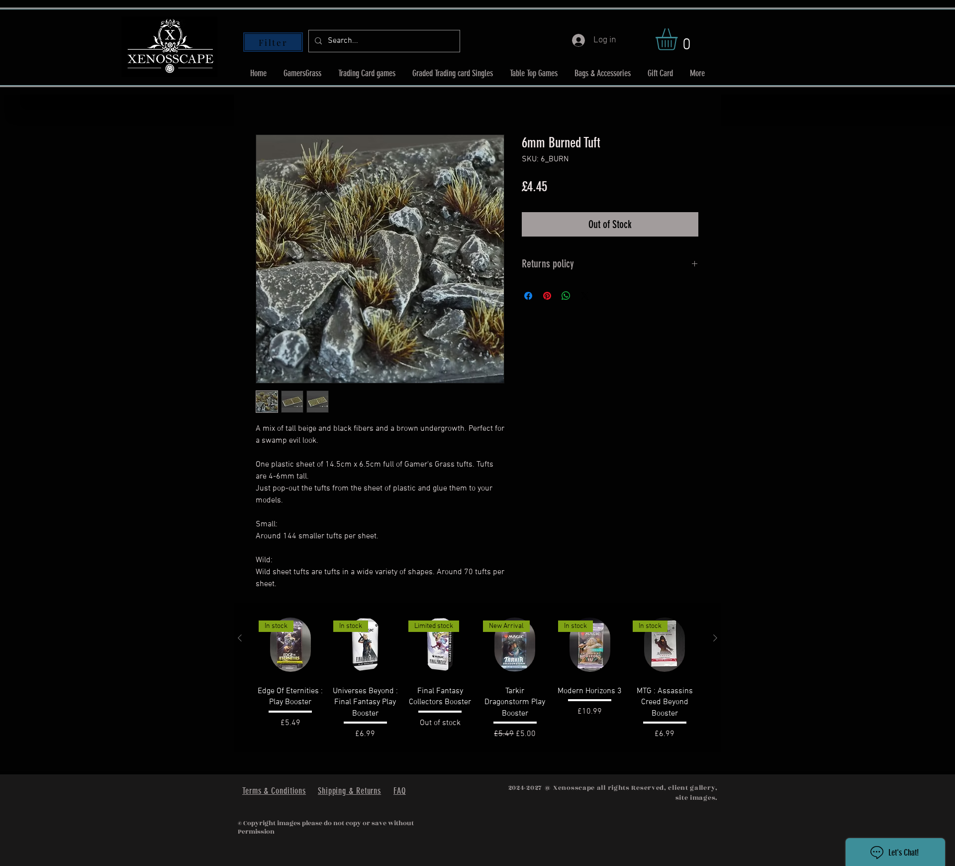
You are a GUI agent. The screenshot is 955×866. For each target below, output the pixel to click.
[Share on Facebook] (528, 296)
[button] (679, 39)
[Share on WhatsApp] (566, 296)
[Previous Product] (240, 638)
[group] (477, 677)
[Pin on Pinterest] (547, 296)
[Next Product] (715, 638)
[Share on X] (585, 296)
